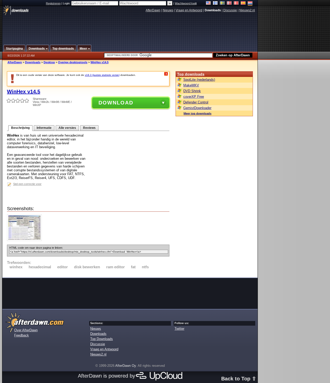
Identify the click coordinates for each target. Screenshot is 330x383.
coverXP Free (193, 97)
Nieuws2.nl (247, 10)
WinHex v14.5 (99, 62)
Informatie (44, 128)
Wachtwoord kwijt (186, 3)
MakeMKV (191, 85)
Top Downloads (101, 339)
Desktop (49, 62)
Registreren (53, 3)
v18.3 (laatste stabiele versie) (102, 75)
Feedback (21, 335)
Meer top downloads (197, 113)
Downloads (32, 62)
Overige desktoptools (72, 62)
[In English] (208, 3)
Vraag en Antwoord (189, 10)
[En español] (243, 3)
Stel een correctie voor (27, 183)
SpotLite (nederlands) (199, 80)
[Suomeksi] (215, 3)
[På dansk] (236, 3)
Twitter (179, 329)
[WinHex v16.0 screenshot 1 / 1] (25, 240)
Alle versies (67, 128)
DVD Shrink (192, 91)
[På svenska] (222, 3)
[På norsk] (229, 3)
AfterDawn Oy (125, 366)
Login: (67, 3)
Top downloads (190, 74)
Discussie (230, 10)
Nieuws (168, 10)
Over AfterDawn (26, 330)
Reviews (89, 128)
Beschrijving (20, 128)
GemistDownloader (197, 108)
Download (115, 102)
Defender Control (195, 102)
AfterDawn (153, 10)
